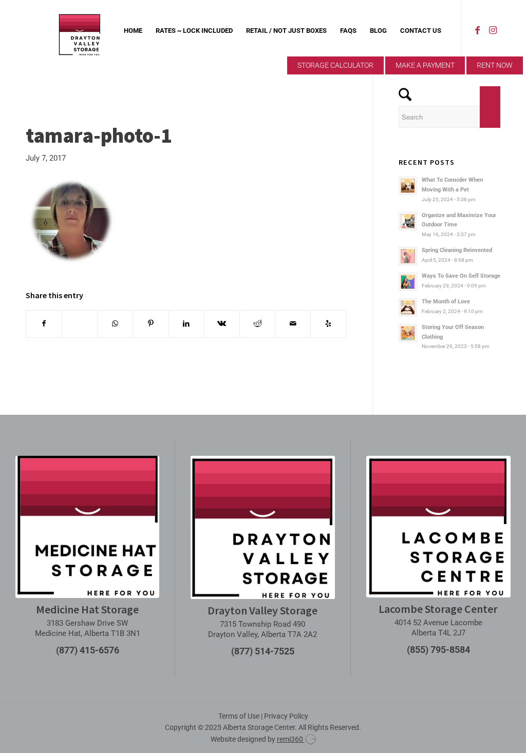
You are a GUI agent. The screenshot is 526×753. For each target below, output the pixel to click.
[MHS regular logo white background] (87, 527)
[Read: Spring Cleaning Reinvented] (408, 256)
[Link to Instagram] (492, 30)
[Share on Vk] (221, 324)
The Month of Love (446, 301)
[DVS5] (80, 31)
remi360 (291, 739)
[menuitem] (133, 31)
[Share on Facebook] (44, 324)
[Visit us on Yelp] (328, 324)
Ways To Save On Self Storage (461, 276)
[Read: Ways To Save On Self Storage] (408, 282)
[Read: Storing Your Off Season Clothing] (408, 333)
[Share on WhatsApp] (115, 324)
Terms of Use (238, 716)
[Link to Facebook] (477, 30)
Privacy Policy (286, 716)
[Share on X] (79, 324)
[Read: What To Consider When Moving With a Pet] (408, 186)
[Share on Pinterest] (150, 324)
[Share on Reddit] (257, 324)
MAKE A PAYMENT (425, 65)
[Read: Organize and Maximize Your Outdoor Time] (408, 221)
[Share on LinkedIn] (186, 324)
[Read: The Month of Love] (408, 307)
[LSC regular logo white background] (438, 527)
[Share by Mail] (292, 324)
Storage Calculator (335, 65)
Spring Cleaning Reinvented (457, 250)
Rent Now (495, 65)
